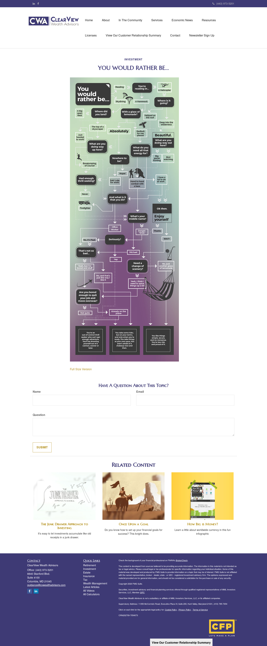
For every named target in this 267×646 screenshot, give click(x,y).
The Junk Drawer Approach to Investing (64, 526)
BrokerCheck (182, 560)
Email (140, 392)
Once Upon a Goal (133, 524)
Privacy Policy (185, 609)
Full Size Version (81, 369)
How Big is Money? (202, 524)
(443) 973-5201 (225, 3)
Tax (85, 579)
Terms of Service (200, 609)
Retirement (89, 565)
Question (39, 415)
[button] (105, 20)
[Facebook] (38, 3)
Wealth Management (95, 583)
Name (37, 392)
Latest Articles (91, 587)
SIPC (142, 592)
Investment (89, 569)
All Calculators (91, 594)
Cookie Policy (171, 609)
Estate (86, 572)
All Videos (88, 590)
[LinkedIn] (34, 3)
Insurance (89, 576)
